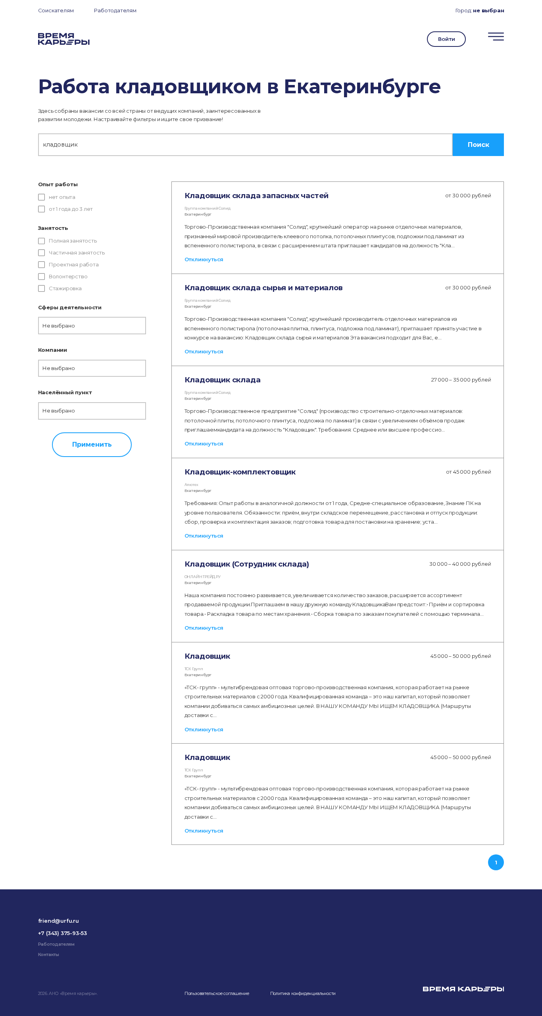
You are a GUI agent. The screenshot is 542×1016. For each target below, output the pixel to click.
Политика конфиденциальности (303, 993)
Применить (92, 444)
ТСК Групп (194, 669)
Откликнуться (204, 259)
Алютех (191, 484)
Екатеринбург (198, 214)
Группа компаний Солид (208, 208)
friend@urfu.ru (58, 921)
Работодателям (115, 10)
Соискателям (56, 10)
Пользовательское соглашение (217, 993)
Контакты (48, 954)
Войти (446, 39)
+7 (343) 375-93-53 (62, 933)
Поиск (478, 144)
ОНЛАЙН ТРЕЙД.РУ (203, 577)
